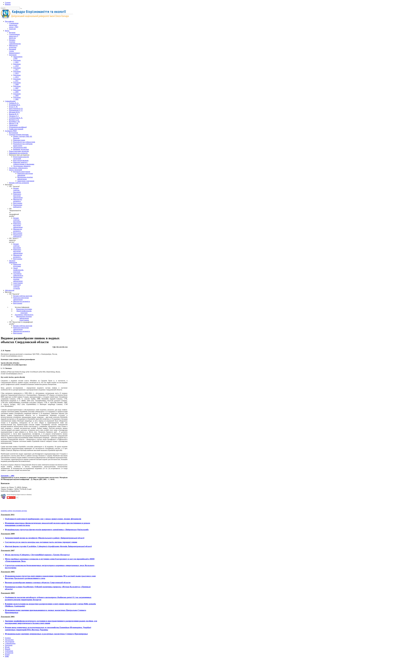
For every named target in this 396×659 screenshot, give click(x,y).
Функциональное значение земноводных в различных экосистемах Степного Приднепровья (46, 634)
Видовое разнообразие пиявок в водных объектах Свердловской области (37, 582)
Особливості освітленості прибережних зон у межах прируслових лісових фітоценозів (43, 519)
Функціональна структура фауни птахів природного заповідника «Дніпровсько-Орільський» (47, 529)
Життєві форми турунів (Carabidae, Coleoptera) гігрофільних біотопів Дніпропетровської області (48, 546)
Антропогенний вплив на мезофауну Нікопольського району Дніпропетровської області (44, 538)
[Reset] (21, 8)
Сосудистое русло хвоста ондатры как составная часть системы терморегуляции (41, 542)
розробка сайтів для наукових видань (14, 511)
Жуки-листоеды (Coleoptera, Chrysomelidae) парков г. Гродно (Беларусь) (37, 555)
